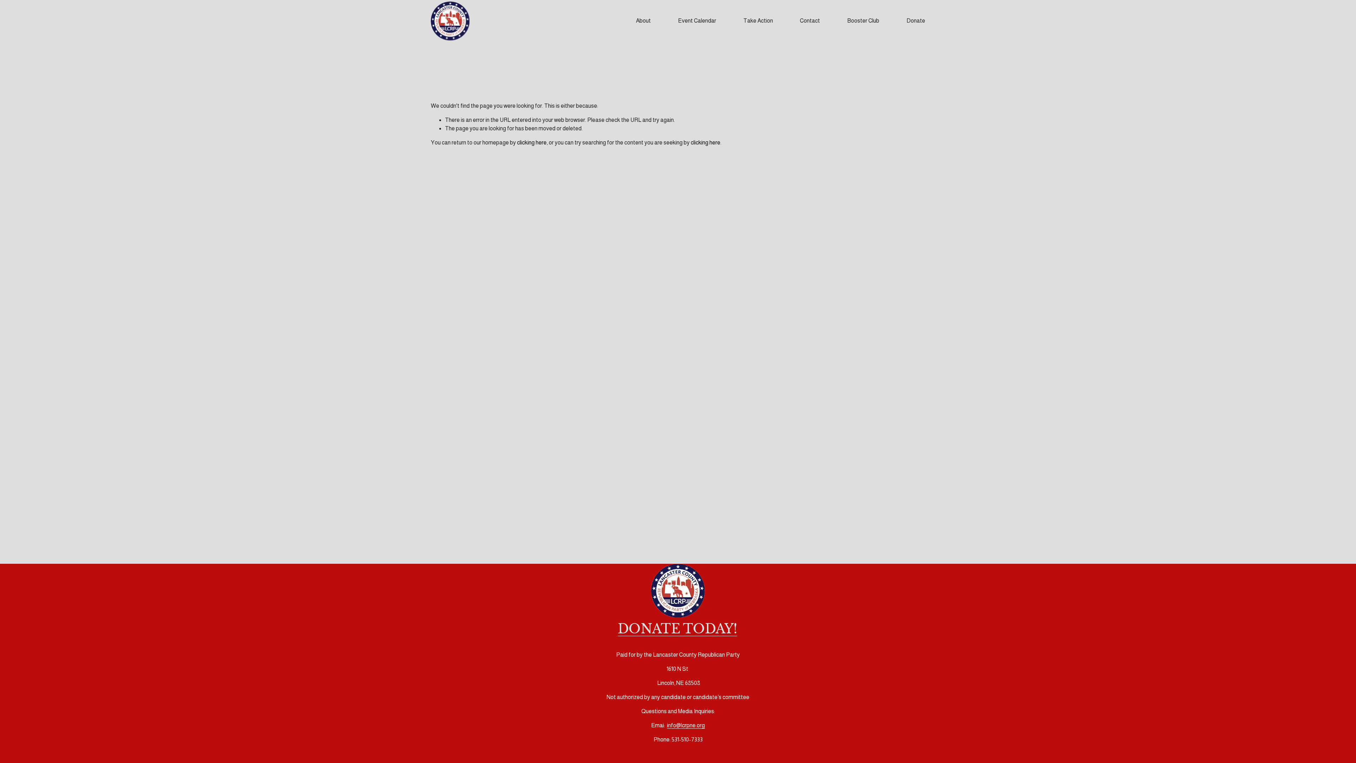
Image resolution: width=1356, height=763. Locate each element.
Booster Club (863, 21)
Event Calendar (697, 21)
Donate (915, 21)
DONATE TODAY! (677, 629)
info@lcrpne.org (686, 725)
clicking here (532, 143)
